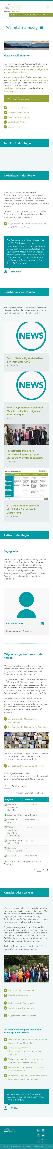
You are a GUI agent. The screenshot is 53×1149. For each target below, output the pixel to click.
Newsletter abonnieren (18, 995)
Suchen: (19, 793)
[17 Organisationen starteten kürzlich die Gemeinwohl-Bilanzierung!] (26, 484)
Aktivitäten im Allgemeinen (36, 69)
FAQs (6, 1147)
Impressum (27, 1147)
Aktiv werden (14, 127)
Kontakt (7, 91)
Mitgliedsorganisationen (35, 80)
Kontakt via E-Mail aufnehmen (21, 990)
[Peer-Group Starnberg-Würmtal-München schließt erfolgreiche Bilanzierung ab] (26, 387)
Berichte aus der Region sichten (22, 1003)
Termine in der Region (18, 108)
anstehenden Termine (13, 69)
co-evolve (11, 855)
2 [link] (43, 869)
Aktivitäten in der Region (19, 112)
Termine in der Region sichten (21, 1008)
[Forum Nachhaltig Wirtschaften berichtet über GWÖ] (26, 337)
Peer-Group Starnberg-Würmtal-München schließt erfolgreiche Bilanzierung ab (25, 411)
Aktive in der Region (17, 122)
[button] (22, 799)
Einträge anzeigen (20, 786)
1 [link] (39, 869)
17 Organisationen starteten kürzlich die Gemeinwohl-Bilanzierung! (23, 509)
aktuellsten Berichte (17, 72)
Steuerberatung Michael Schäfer (14, 841)
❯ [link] (47, 870)
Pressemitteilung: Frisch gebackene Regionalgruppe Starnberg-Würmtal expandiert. (25, 454)
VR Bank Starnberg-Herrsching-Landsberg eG (13, 831)
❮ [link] (35, 870)
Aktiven (43, 77)
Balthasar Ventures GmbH (14, 849)
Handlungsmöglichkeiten (15, 88)
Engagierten (13, 80)
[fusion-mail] (42, 623)
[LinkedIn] (38, 1130)
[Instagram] (43, 1130)
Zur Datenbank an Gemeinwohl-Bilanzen (26, 766)
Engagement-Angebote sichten (22, 1015)
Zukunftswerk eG (15, 815)
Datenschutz (15, 1147)
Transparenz (38, 1147)
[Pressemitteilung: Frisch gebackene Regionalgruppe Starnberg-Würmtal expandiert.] (26, 434)
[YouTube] (43, 1135)
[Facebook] (38, 1135)
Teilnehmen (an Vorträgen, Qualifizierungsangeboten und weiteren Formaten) (25, 1051)
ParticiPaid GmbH (12, 821)
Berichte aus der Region (18, 117)
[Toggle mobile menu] (48, 7)
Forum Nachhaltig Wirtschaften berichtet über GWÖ (25, 360)
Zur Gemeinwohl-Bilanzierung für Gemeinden (28, 727)
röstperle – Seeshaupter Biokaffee (13, 807)
